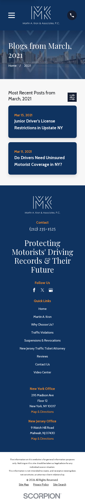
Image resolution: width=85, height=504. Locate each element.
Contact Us (42, 364)
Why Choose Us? (42, 324)
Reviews (42, 356)
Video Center (42, 372)
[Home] (41, 15)
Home (42, 309)
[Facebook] (34, 290)
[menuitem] (24, 484)
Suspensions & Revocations (42, 340)
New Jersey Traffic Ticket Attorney (42, 348)
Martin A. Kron (42, 317)
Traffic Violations (42, 332)
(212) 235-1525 (42, 228)
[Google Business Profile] (51, 290)
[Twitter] (42, 290)
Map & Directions (42, 412)
